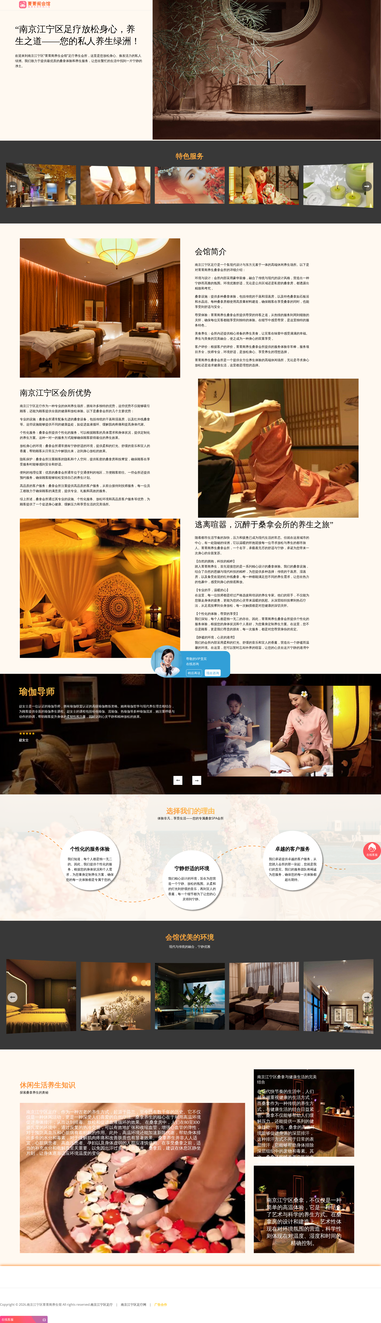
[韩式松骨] (41, 209)
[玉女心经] (264, 209)
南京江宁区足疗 (101, 1304)
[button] (8, 186)
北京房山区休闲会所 (195, 1309)
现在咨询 (212, 673)
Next (192, 776)
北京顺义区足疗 (20, 1309)
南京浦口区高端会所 (71, 1309)
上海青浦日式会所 (278, 1309)
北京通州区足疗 (262, 1309)
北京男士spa (159, 1309)
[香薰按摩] (338, 209)
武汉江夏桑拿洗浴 (213, 1309)
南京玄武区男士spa (295, 1309)
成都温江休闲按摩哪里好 (142, 1309)
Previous (173, 776)
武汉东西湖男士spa (122, 1309)
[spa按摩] (190, 209)
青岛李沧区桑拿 (247, 1309)
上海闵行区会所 (106, 1309)
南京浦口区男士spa (52, 1309)
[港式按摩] (115, 209)
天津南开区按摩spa (89, 1309)
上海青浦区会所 (342, 1309)
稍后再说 (194, 673)
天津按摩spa (328, 1309)
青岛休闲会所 (6, 1309)
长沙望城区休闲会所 (231, 1309)
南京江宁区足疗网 (133, 1304)
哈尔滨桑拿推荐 (357, 1309)
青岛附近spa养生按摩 (176, 1309)
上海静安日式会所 (35, 1309)
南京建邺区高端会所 (313, 1309)
